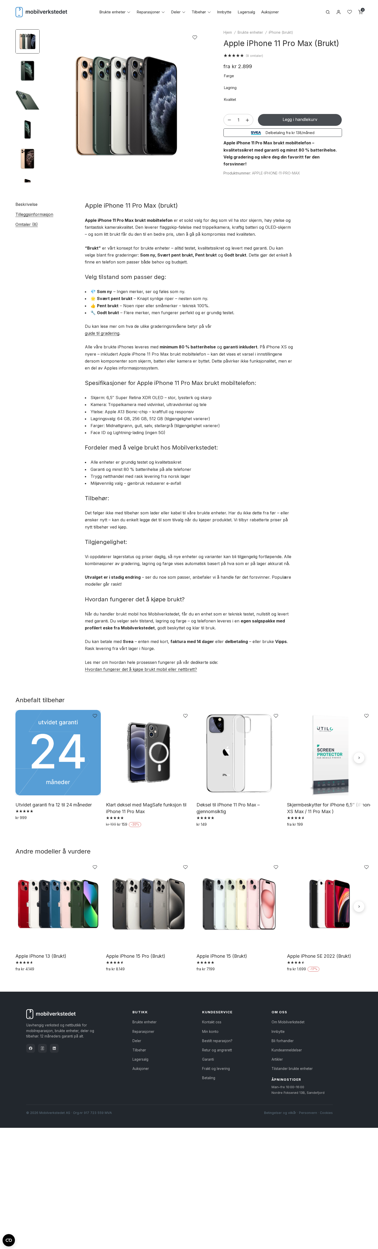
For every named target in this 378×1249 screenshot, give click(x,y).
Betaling (208, 1078)
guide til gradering (102, 333)
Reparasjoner (148, 12)
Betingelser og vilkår (280, 1113)
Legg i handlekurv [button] (33, 828)
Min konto (210, 1032)
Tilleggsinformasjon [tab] (34, 214)
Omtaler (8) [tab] (26, 224)
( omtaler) (254, 56)
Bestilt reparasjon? (217, 1041)
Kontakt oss (211, 1022)
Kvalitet (230, 99)
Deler (176, 12)
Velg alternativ (301, 835)
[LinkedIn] (54, 1048)
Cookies (326, 1113)
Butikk (140, 1012)
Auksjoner (270, 12)
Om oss (279, 1012)
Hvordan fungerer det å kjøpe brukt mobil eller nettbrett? (141, 669)
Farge (229, 76)
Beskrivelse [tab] (26, 204)
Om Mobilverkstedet (288, 1022)
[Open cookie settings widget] (9, 1239)
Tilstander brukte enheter (292, 1069)
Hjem (227, 32)
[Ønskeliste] (349, 12)
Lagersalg (246, 12)
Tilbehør (199, 12)
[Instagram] (42, 1048)
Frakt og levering (216, 1069)
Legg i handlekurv (300, 119)
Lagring (230, 87)
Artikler (277, 1059)
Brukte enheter (112, 12)
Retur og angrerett (217, 1050)
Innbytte (224, 12)
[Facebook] (30, 1048)
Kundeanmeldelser (287, 1050)
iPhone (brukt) (281, 32)
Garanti (208, 1059)
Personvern (308, 1113)
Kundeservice (217, 1012)
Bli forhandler (283, 1041)
